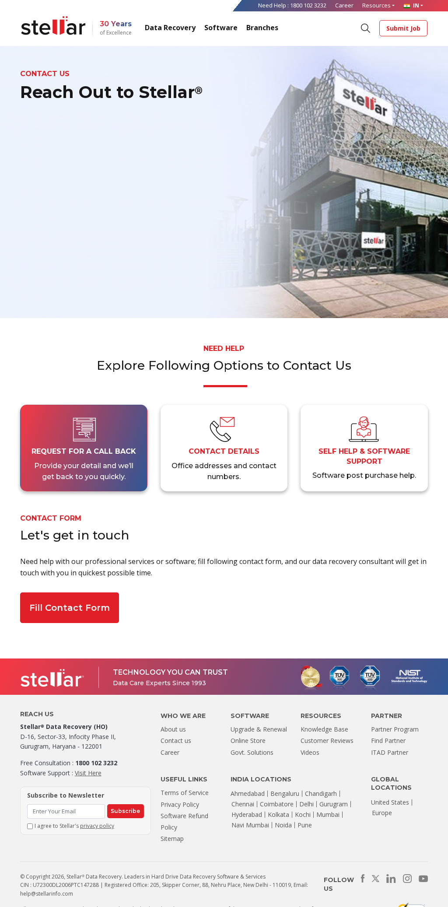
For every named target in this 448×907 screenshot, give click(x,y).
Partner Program (395, 729)
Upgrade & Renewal (259, 729)
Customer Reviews (327, 740)
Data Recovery (170, 27)
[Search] (365, 27)
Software (221, 27)
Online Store (248, 740)
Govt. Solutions (252, 752)
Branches (262, 27)
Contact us (176, 740)
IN (415, 5)
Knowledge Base (324, 729)
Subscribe (125, 811)
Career (344, 5)
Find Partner (388, 740)
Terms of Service (185, 792)
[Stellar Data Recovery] (53, 25)
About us (173, 729)
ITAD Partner (389, 752)
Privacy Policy (180, 804)
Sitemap (172, 838)
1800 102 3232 (308, 5)
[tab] (83, 448)
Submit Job (403, 28)
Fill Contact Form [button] (69, 607)
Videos (310, 752)
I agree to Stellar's (74, 826)
